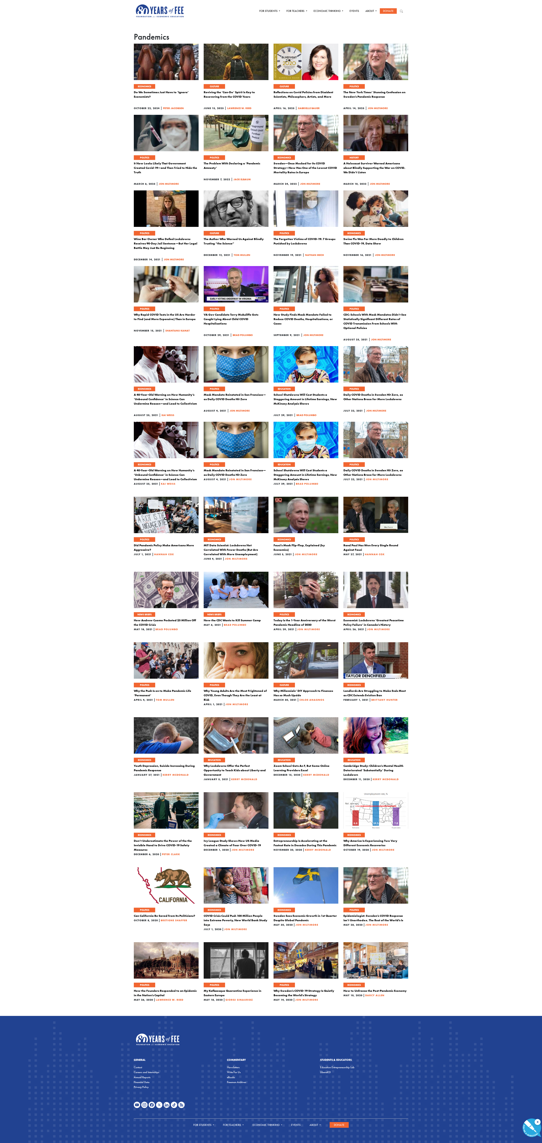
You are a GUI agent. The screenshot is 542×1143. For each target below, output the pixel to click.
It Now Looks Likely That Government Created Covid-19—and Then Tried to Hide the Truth (165, 167)
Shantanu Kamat (177, 330)
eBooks (231, 1077)
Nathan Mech (314, 255)
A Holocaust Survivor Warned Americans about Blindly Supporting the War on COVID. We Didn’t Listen (374, 167)
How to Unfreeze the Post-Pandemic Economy (374, 991)
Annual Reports (142, 1077)
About (370, 10)
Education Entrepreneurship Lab (337, 1067)
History (354, 157)
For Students (268, 10)
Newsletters (233, 1067)
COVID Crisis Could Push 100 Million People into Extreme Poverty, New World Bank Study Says (235, 920)
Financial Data (141, 1082)
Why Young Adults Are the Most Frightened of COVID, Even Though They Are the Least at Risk (235, 695)
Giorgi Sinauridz (239, 999)
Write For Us (234, 1072)
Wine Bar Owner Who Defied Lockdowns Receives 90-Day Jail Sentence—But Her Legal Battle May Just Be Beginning (165, 243)
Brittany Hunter (384, 699)
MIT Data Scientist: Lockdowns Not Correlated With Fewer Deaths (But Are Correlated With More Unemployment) (231, 549)
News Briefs (144, 614)
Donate (388, 10)
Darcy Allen (374, 995)
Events (354, 10)
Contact (138, 1067)
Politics (354, 86)
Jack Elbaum (242, 179)
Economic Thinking (327, 10)
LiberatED (325, 1072)
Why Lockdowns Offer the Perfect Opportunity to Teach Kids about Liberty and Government (235, 770)
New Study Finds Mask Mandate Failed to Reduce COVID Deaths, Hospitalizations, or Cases (303, 319)
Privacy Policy (141, 1087)
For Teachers (295, 10)
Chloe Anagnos (311, 699)
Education (284, 388)
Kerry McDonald (176, 774)
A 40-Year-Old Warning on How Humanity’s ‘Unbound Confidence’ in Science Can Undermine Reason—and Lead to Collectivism (165, 399)
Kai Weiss (168, 415)
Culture (214, 86)
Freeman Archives (236, 1082)
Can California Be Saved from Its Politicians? (164, 916)
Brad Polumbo (243, 335)
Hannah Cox (164, 554)
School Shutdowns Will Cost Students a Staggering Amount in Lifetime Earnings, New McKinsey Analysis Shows (305, 399)
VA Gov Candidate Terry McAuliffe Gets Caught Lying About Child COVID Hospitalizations (231, 319)
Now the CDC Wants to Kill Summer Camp (232, 620)
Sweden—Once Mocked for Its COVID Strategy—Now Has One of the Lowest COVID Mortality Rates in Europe (305, 167)
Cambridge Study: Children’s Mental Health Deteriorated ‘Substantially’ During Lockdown (373, 770)
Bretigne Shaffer (174, 920)
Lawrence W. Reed (239, 108)
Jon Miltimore (378, 108)
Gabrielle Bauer (309, 108)
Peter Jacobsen (173, 108)
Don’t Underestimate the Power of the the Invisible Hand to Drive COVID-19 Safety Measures (163, 845)
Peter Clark (171, 854)
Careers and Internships (146, 1072)
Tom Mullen (242, 255)
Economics (144, 86)
